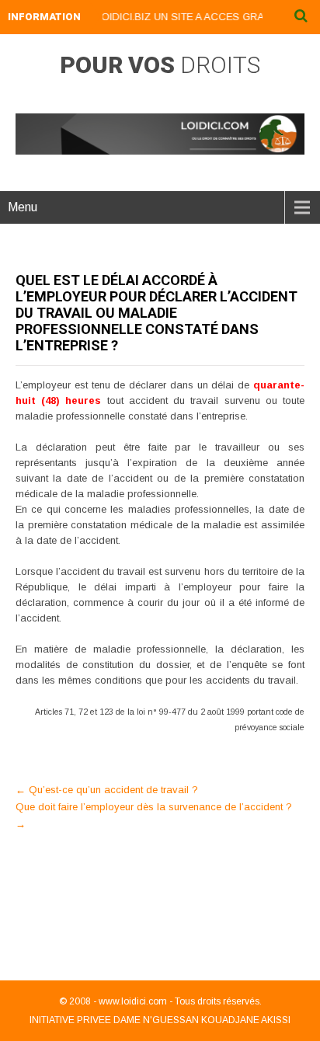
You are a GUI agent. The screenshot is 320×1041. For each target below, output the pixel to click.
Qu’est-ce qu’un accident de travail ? (107, 790)
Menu (22, 207)
